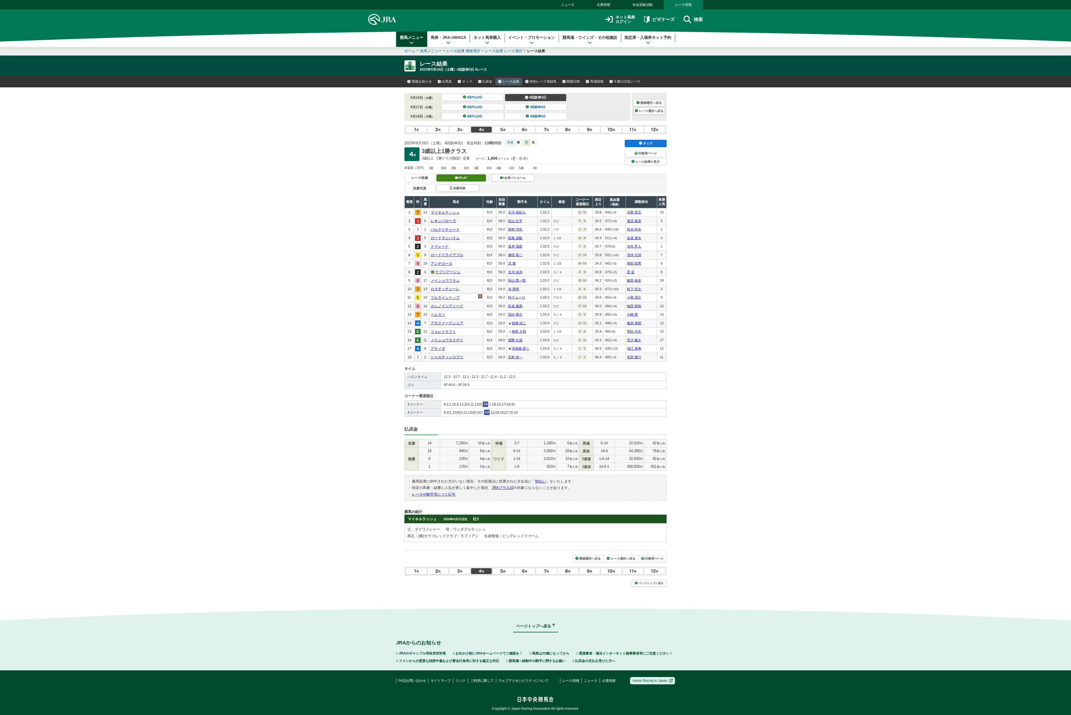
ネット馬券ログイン (625, 19)
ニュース (568, 5)
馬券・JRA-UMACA (448, 37)
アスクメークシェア (447, 323)
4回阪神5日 (538, 116)
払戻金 (487, 81)
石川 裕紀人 (517, 212)
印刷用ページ (647, 153)
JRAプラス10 (502, 488)
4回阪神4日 (538, 107)
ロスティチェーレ (445, 289)
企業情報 (603, 5)
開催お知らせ (422, 81)
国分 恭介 (515, 314)
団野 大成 (515, 340)
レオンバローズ (443, 221)
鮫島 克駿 (515, 238)
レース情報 (683, 5)
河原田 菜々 (520, 349)
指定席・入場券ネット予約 (647, 37)
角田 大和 (519, 331)
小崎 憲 (632, 314)
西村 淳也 (515, 229)
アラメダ (438, 349)
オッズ (467, 81)
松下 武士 (634, 289)
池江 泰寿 (634, 349)
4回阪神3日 (537, 97)
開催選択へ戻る (651, 102)
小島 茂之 (634, 297)
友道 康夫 (634, 238)
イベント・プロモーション (531, 37)
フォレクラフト (443, 332)
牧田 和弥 (634, 306)
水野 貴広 (634, 212)
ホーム (409, 51)
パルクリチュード (445, 229)
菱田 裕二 (515, 255)
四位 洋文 (634, 331)
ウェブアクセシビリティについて (523, 681)
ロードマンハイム (445, 238)
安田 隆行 (634, 357)
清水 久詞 (634, 255)
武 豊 (512, 263)
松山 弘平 (515, 221)
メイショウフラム (445, 281)
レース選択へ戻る (651, 110)
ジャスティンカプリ (447, 357)
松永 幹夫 (634, 229)
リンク (460, 681)
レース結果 (511, 81)
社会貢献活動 (643, 5)
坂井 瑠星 (515, 246)
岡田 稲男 (634, 263)
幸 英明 (513, 289)
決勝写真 (459, 188)
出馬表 (447, 81)
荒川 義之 (634, 340)
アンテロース (441, 263)
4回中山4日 (475, 107)
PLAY (463, 177)
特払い (540, 481)
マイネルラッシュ (445, 212)
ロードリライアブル (447, 255)
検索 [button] (698, 19)
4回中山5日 (475, 116)
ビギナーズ (663, 19)
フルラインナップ (445, 298)
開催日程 (573, 81)
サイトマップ (441, 681)
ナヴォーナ (440, 246)
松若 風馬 (515, 306)
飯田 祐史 (634, 280)
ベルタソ (438, 315)
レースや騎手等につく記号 (433, 494)
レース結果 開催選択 (463, 51)
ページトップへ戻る (651, 583)
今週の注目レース (627, 81)
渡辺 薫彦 (634, 221)
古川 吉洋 (515, 272)
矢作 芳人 (634, 246)
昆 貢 (631, 272)
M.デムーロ (516, 297)
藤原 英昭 (634, 323)
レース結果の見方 (647, 161)
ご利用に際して (482, 681)
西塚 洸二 (519, 323)
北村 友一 (515, 357)
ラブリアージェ (447, 272)
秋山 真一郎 (517, 280)
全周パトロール (515, 177)
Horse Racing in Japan (650, 681)
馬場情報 (597, 81)
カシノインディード (447, 306)
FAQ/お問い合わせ (412, 681)
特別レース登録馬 (543, 81)
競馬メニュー (411, 37)
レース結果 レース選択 (503, 51)
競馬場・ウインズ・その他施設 (590, 37)
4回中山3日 (475, 97)
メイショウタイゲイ (447, 340)
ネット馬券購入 (487, 37)
